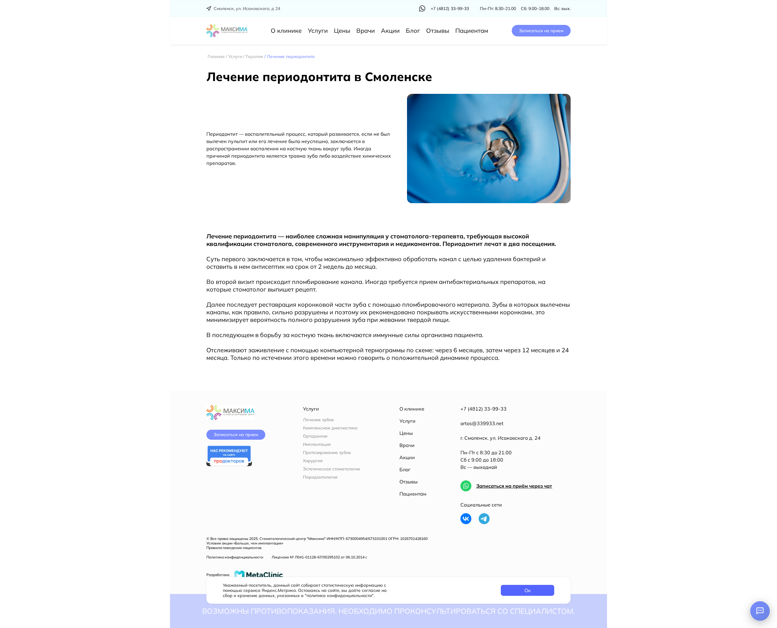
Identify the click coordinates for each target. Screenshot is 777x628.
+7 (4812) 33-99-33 (483, 409)
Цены (342, 30)
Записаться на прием (541, 30)
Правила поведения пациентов (234, 547)
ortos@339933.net (482, 423)
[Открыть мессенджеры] (760, 611)
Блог (413, 30)
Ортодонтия (315, 436)
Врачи (365, 30)
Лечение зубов (318, 419)
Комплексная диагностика (330, 428)
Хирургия (313, 460)
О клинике (286, 30)
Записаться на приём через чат (514, 486)
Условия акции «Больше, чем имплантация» (244, 543)
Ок (527, 590)
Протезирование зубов (327, 452)
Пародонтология (320, 477)
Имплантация (317, 444)
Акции (390, 30)
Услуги (318, 30)
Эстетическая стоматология (331, 469)
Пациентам (471, 30)
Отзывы (437, 30)
